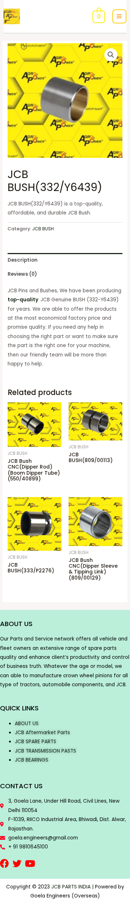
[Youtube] (29, 863)
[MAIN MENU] (119, 16)
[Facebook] (4, 863)
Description (23, 260)
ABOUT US (27, 723)
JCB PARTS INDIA (71, 886)
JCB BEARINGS (31, 760)
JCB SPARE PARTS (35, 741)
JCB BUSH (43, 229)
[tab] (65, 260)
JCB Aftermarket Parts (42, 732)
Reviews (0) (22, 274)
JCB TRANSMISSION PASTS (45, 751)
